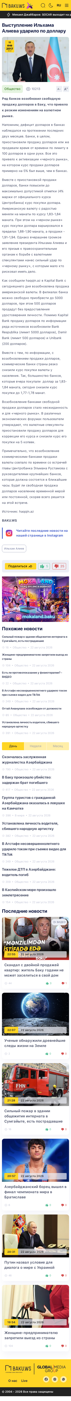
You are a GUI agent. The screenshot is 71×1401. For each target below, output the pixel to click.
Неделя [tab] (35, 746)
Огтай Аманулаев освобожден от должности (31, 708)
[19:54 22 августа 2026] (35, 1306)
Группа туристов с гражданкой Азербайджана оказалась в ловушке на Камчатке (33, 802)
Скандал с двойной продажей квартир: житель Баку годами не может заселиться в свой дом (34, 970)
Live (24, 1381)
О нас (12, 1381)
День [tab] (13, 746)
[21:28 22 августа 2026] (35, 1084)
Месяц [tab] (58, 746)
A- (59, 89)
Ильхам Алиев (14, 548)
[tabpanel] (35, 829)
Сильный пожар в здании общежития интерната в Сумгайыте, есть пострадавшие (33, 1116)
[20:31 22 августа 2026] (35, 1236)
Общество (12, 89)
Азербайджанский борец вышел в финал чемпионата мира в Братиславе (35, 1192)
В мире (19, 815)
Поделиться (17, 566)
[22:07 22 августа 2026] (35, 1014)
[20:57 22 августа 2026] (35, 1160)
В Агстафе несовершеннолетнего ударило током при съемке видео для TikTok (34, 849)
